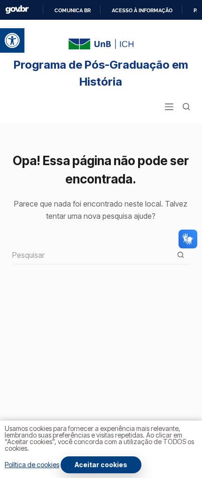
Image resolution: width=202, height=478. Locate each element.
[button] (12, 40)
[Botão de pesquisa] (180, 255)
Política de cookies (32, 465)
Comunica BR (72, 10)
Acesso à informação (142, 10)
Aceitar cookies (101, 465)
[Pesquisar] (186, 106)
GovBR (17, 9)
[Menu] (169, 107)
